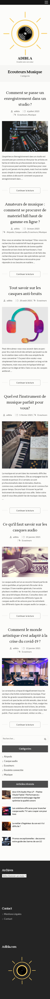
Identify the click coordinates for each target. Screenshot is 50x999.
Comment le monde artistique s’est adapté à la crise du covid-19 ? (25, 635)
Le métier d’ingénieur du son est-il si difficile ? (28, 824)
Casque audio (21, 232)
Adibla (25, 58)
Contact (8, 918)
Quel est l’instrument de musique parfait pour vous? (25, 402)
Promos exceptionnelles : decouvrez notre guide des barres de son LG (28, 840)
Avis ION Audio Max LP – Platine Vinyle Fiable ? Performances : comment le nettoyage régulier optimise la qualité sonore (27, 796)
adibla (17, 111)
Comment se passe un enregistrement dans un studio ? (25, 98)
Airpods (10, 232)
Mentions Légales (12, 914)
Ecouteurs (22, 115)
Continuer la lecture (25, 190)
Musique (32, 115)
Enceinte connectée (13, 770)
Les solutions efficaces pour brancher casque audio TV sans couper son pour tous (29, 811)
